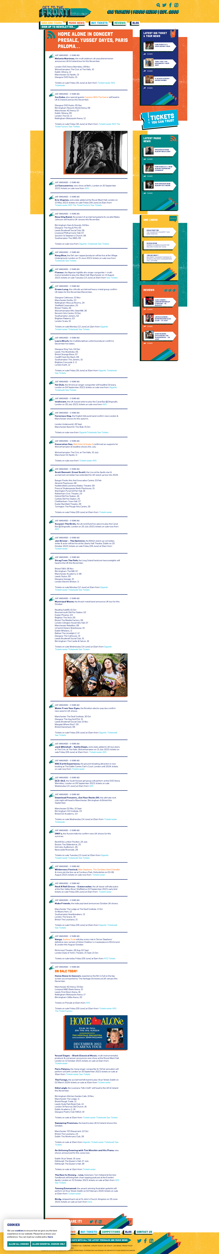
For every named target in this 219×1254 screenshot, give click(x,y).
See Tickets (74, 126)
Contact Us (144, 1231)
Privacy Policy (127, 1246)
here (90, 1201)
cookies (19, 1230)
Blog (135, 22)
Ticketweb (60, 85)
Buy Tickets (99, 22)
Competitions (111, 1231)
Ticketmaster (104, 82)
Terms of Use (77, 1246)
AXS (113, 82)
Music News (76, 22)
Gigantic (83, 243)
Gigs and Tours (51, 22)
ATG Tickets (109, 958)
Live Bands (117, 1246)
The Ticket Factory (81, 205)
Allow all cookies (19, 1244)
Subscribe (86, 1246)
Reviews (120, 22)
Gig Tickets (108, 1246)
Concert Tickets (97, 1246)
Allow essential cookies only (48, 1244)
